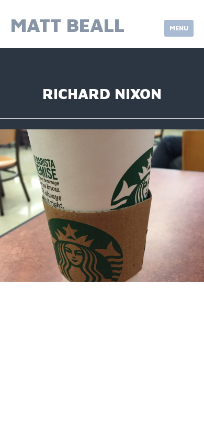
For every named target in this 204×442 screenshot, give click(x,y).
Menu (178, 28)
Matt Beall (67, 25)
